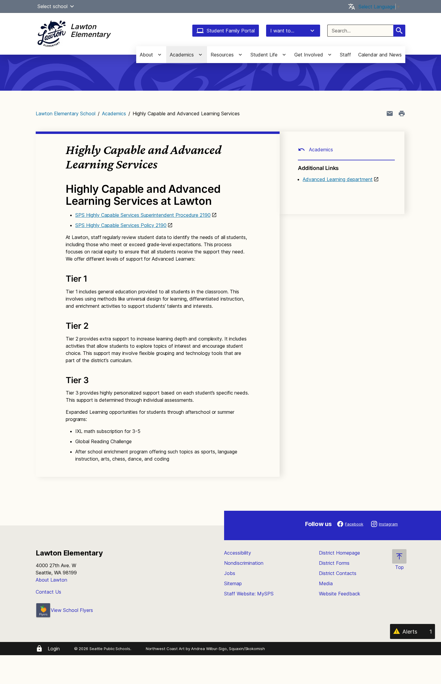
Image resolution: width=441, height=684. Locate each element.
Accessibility (237, 553)
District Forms (334, 563)
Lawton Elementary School (65, 113)
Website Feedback (339, 594)
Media (326, 583)
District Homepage (339, 553)
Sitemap (233, 583)
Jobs (229, 573)
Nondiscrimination (243, 563)
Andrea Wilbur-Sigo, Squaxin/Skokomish (228, 648)
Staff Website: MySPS (249, 594)
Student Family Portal (231, 31)
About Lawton (51, 580)
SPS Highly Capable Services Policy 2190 (120, 225)
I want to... (282, 31)
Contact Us (48, 592)
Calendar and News (380, 55)
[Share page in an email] (389, 113)
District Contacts (337, 573)
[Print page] (401, 113)
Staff (345, 55)
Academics (114, 113)
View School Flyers (72, 610)
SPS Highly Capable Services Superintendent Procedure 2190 (143, 215)
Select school (53, 6)
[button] (72, 6)
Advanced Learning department (338, 179)
